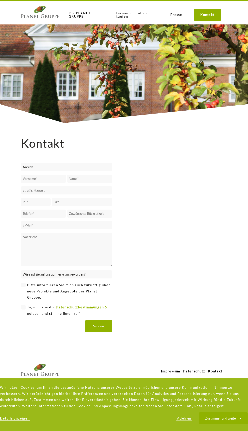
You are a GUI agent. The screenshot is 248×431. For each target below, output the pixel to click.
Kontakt (207, 15)
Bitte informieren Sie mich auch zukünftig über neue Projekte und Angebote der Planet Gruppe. (68, 291)
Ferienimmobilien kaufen (131, 14)
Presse (176, 14)
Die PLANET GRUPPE (80, 14)
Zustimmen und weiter (221, 418)
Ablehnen (184, 418)
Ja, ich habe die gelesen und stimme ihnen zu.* (65, 310)
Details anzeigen (15, 418)
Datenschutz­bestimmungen (80, 307)
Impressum (170, 371)
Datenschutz (194, 371)
